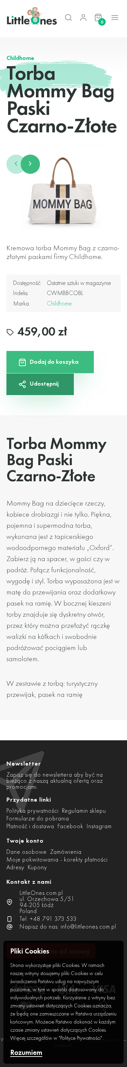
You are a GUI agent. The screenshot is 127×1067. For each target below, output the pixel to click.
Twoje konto (25, 840)
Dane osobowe (26, 851)
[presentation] (16, 164)
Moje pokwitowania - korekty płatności (57, 859)
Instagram (99, 826)
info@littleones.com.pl (88, 926)
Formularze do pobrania (37, 818)
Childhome (20, 58)
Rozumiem (26, 1053)
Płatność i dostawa (30, 826)
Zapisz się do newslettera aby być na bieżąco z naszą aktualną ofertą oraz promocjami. (54, 780)
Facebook (70, 826)
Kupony (37, 867)
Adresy (15, 867)
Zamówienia (66, 851)
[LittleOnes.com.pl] (25, 18)
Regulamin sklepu (84, 810)
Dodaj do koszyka (54, 361)
